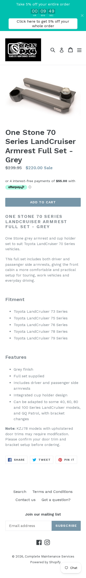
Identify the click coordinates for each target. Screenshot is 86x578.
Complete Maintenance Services (49, 556)
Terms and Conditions (52, 491)
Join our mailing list (43, 514)
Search (19, 491)
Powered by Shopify (45, 562)
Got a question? (56, 499)
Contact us (26, 499)
